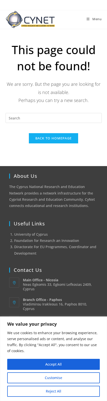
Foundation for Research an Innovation (46, 240)
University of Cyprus (31, 234)
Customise (53, 377)
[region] (53, 358)
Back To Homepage (53, 138)
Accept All (53, 364)
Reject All (53, 391)
